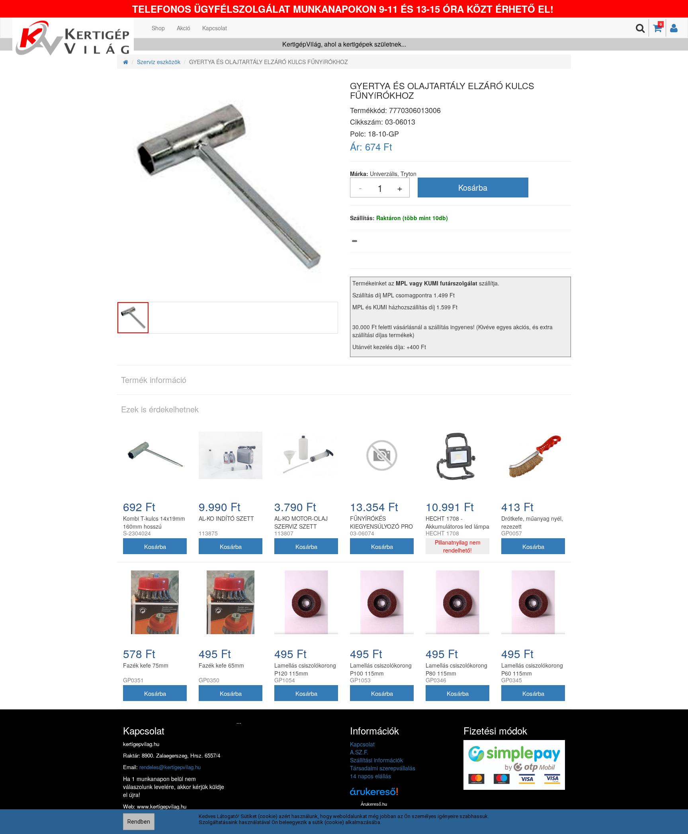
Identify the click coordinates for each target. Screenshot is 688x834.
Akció (183, 28)
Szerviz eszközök (158, 62)
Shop (158, 28)
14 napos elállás (370, 776)
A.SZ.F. (359, 752)
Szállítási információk (376, 760)
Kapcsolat (214, 28)
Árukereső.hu (374, 804)
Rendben (138, 821)
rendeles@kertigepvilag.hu (170, 767)
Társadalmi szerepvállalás (382, 768)
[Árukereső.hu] (374, 794)
